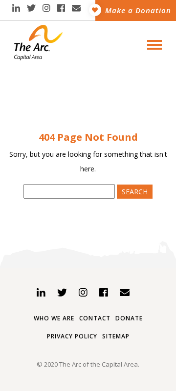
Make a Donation (138, 10)
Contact (94, 318)
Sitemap (116, 336)
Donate (129, 318)
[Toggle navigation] (151, 44)
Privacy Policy (72, 336)
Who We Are (54, 318)
